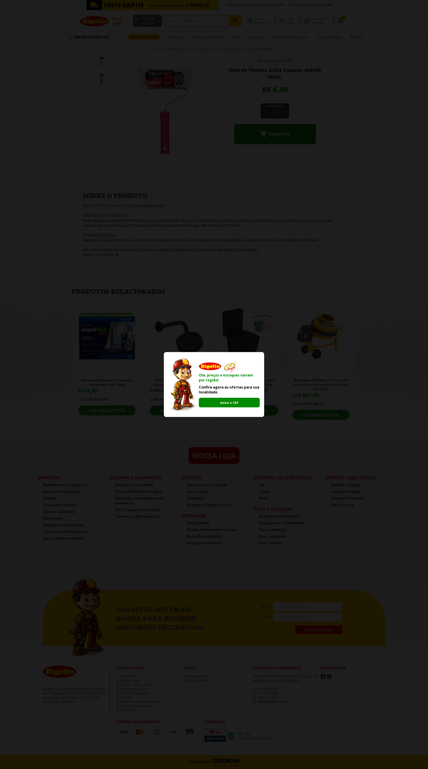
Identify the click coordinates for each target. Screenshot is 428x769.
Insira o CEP (229, 403)
